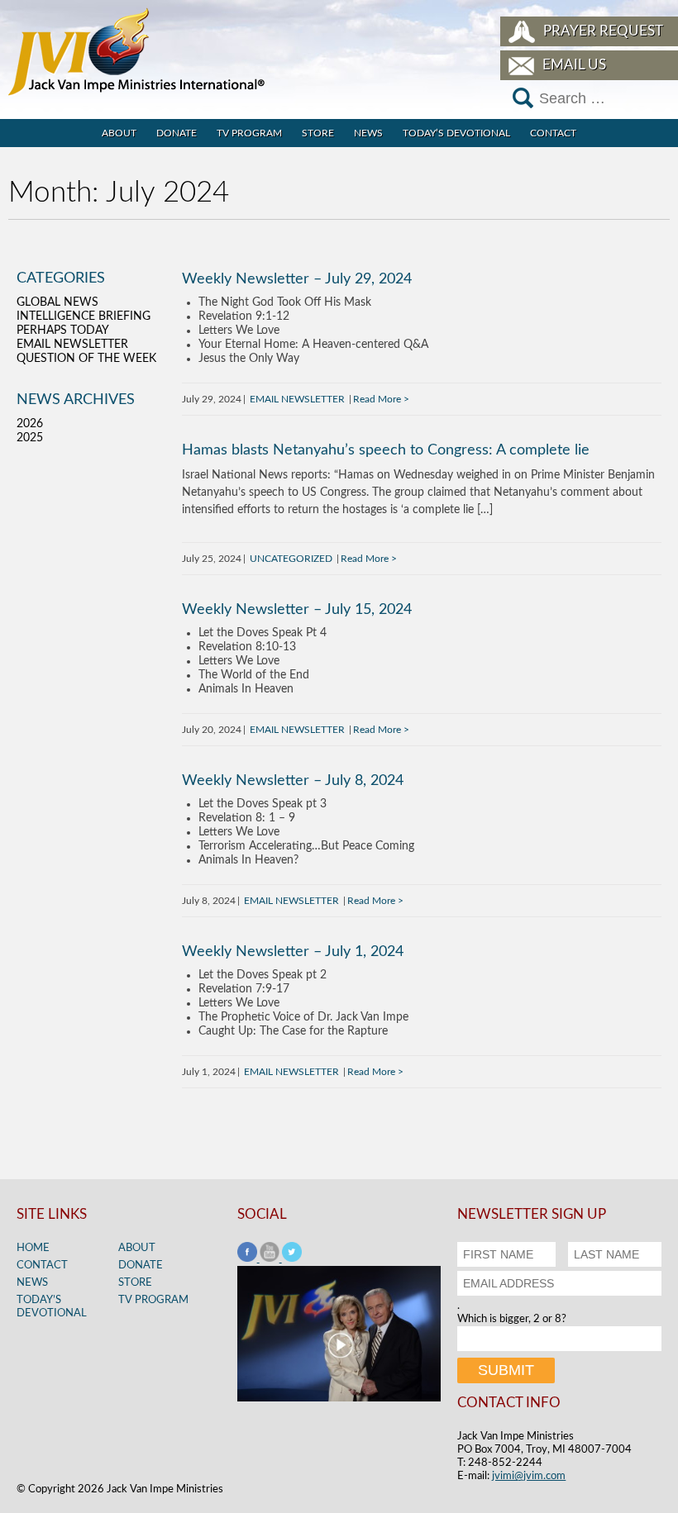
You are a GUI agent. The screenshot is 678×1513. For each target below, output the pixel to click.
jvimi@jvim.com (529, 1476)
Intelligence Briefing (83, 316)
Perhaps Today (63, 330)
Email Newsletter (297, 399)
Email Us (574, 65)
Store (318, 133)
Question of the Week (86, 358)
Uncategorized (291, 559)
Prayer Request (603, 31)
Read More (377, 399)
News (368, 133)
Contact (553, 133)
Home (33, 1248)
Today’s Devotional (456, 133)
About (119, 133)
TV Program (249, 133)
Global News (57, 302)
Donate (176, 133)
